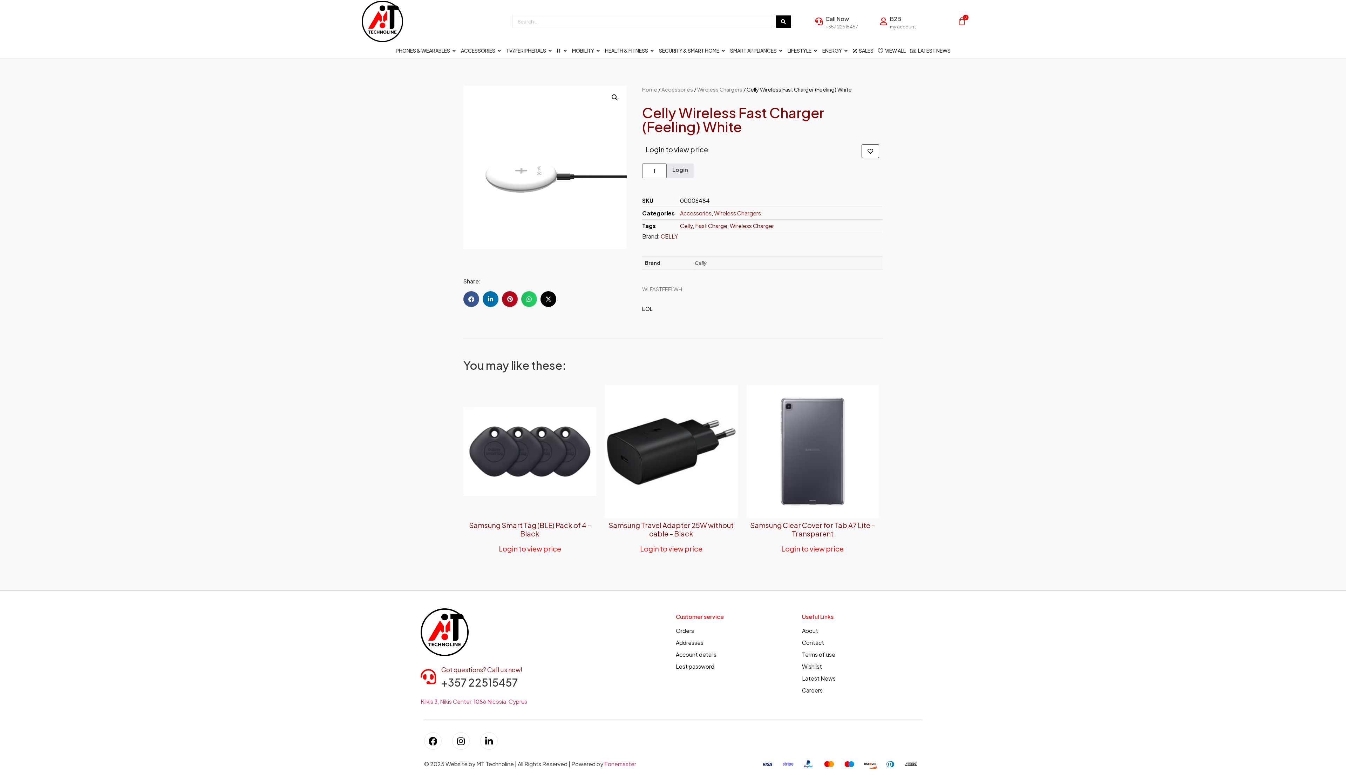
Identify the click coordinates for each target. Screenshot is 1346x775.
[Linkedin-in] (489, 741)
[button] (615, 97)
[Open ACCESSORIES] (499, 50)
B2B (895, 18)
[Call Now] (819, 21)
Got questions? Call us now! (481, 670)
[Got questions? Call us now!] (428, 676)
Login (680, 169)
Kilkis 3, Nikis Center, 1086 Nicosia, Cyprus (474, 701)
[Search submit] (783, 21)
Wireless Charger (752, 225)
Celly (686, 225)
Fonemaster (620, 764)
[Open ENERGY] (846, 50)
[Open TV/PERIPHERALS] (550, 50)
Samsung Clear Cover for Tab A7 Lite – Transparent (812, 529)
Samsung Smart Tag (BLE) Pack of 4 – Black (530, 529)
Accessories (677, 89)
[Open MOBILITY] (598, 50)
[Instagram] (461, 741)
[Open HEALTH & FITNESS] (652, 50)
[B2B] (883, 21)
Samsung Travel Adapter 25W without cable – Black (671, 529)
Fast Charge (711, 225)
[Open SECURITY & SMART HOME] (723, 50)
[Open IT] (565, 50)
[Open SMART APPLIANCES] (781, 50)
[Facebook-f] (433, 741)
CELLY (669, 236)
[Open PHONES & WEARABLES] (454, 50)
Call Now (837, 18)
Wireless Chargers (719, 89)
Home (649, 89)
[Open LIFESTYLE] (815, 50)
